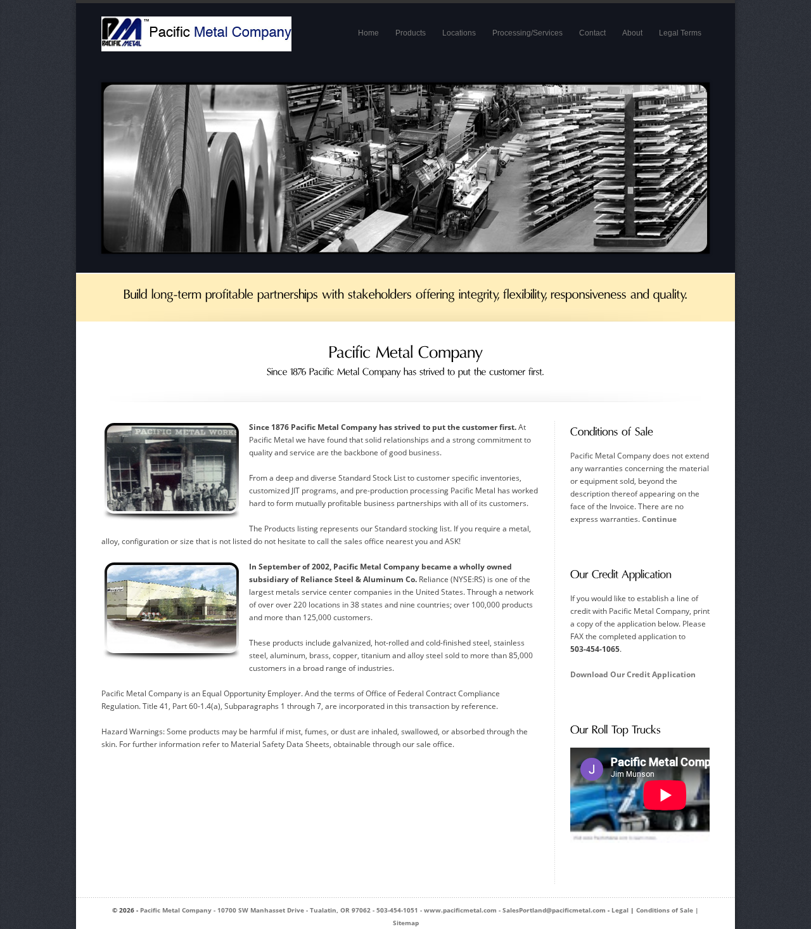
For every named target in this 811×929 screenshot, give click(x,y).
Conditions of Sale (664, 910)
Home (368, 33)
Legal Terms (680, 33)
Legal (620, 910)
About (632, 33)
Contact (592, 33)
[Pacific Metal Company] (196, 42)
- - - (373, 910)
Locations (459, 33)
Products (410, 33)
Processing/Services (527, 33)
